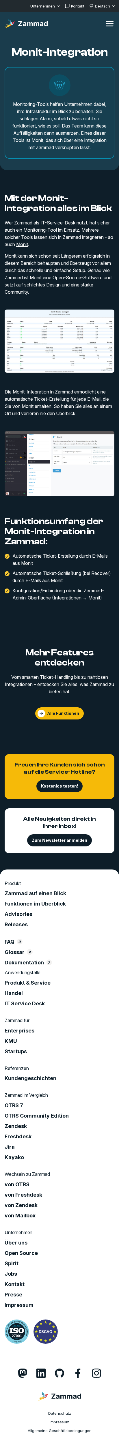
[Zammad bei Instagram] (96, 1373)
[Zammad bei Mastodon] (22, 1373)
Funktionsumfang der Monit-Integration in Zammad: (54, 531)
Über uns (16, 1243)
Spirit (11, 1263)
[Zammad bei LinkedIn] (41, 1373)
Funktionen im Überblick (35, 904)
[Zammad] (26, 23)
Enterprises (19, 1031)
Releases (16, 924)
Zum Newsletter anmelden (59, 840)
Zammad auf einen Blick (35, 893)
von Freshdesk (23, 1195)
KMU (11, 1041)
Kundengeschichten (30, 1078)
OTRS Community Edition (37, 1116)
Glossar (15, 952)
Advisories (18, 914)
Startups (16, 1051)
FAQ (9, 942)
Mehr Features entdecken (59, 657)
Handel (14, 993)
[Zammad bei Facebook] (78, 1373)
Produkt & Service (28, 983)
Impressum (19, 1305)
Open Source (21, 1253)
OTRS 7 (14, 1105)
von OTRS (17, 1184)
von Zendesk (21, 1205)
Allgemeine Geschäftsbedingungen (60, 1430)
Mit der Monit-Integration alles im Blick (58, 203)
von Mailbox (20, 1216)
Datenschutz (59, 1413)
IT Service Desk (25, 1004)
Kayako (14, 1157)
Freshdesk (18, 1136)
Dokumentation (24, 963)
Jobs (11, 1274)
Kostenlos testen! (59, 786)
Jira (10, 1147)
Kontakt (15, 1284)
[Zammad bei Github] (59, 1373)
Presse (13, 1295)
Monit (22, 244)
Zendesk (16, 1126)
